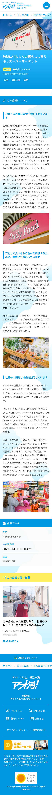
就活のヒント (17, 718)
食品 (6, 80)
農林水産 (16, 80)
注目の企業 (23, 15)
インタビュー (17, 710)
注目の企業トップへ (27, 657)
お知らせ (39, 718)
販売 (26, 80)
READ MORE (9, 641)
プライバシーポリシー (17, 729)
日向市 (7, 69)
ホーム (8, 15)
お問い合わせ (39, 729)
